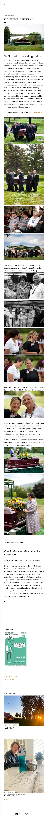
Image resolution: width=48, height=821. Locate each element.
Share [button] (6, 676)
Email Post (13, 676)
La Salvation (12, 727)
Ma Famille (12, 679)
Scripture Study (14, 795)
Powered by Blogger (26, 814)
